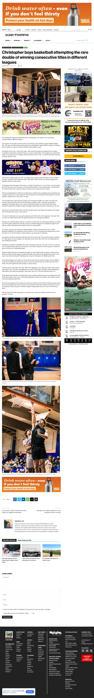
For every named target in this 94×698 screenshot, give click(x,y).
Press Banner (69, 664)
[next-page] (6, 566)
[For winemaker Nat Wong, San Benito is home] (52, 550)
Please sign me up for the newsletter (13, 613)
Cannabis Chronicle (70, 685)
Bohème (67, 683)
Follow (82, 169)
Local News (19, 643)
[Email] (32, 499)
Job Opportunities (86, 634)
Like (83, 165)
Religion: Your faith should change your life (82, 240)
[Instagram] (91, 30)
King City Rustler (70, 658)
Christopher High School (17, 47)
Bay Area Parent (70, 681)
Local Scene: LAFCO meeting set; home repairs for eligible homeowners (14, 511)
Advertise (19, 634)
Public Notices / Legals (53, 641)
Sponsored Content (54, 671)
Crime (18, 647)
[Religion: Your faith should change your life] (68, 242)
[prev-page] (3, 566)
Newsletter (9, 646)
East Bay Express (70, 637)
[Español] (20, 30)
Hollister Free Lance (70, 656)
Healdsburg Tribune (70, 655)
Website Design (53, 660)
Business (18, 645)
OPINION (19, 655)
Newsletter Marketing (55, 675)
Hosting (51, 662)
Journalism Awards (87, 636)
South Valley (68, 688)
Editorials (19, 659)
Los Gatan (68, 660)
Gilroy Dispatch (69, 653)
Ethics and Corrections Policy (9, 666)
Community (19, 657)
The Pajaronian (69, 669)
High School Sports (7, 47)
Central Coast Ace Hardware (41, 651)
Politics (18, 651)
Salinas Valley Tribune (71, 667)
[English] (18, 30)
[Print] (36, 499)
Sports (25, 47)
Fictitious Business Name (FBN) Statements (54, 645)
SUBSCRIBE (9, 640)
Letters (18, 661)
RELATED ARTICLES (9, 540)
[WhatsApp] (27, 499)
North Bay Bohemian (71, 645)
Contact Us (9, 647)
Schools (18, 649)
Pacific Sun (68, 647)
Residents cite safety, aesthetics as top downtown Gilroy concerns (49, 511)
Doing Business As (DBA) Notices (54, 650)
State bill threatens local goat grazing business (81, 248)
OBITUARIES (41, 632)
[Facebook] (89, 30)
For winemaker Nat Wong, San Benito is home (82, 233)
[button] (82, 40)
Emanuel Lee (5, 65)
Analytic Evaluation (54, 673)
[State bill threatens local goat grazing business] (68, 249)
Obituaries (41, 634)
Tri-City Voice (69, 673)
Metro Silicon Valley (70, 643)
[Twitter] (19, 499)
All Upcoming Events (30, 659)
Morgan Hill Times (70, 662)
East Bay (67, 686)
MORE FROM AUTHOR (24, 540)
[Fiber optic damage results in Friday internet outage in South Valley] (11, 550)
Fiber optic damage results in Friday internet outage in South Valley (10, 560)
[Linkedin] (23, 499)
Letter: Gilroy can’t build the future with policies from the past (83, 225)
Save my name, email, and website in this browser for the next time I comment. (27, 609)
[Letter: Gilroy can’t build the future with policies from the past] (31, 550)
